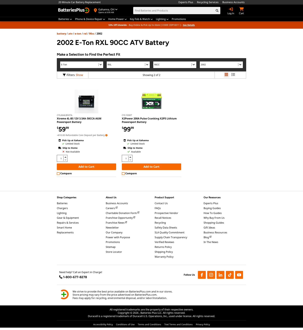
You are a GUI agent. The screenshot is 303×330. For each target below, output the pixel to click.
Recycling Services (208, 2)
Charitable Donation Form (121, 213)
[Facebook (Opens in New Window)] (202, 275)
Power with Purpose (118, 237)
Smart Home (64, 227)
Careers (111, 208)
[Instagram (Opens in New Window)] (211, 275)
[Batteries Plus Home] (74, 11)
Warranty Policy (164, 256)
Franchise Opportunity (119, 218)
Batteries (62, 203)
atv (70, 33)
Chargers (62, 208)
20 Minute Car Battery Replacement (79, 2)
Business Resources (215, 232)
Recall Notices (163, 218)
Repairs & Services (68, 222)
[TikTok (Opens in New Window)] (230, 275)
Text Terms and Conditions (178, 324)
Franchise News (115, 222)
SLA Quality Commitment (169, 232)
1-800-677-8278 (75, 277)
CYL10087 (127, 115)
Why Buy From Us (214, 218)
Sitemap (111, 247)
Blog (207, 237)
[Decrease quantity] (65, 159)
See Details (189, 24)
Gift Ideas (209, 227)
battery (61, 33)
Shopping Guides (214, 222)
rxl (85, 33)
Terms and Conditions (149, 324)
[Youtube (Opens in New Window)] (239, 275)
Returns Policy (163, 247)
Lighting (62, 213)
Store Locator (114, 252)
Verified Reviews (164, 242)
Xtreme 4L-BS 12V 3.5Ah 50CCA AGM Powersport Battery (79, 120)
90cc (91, 33)
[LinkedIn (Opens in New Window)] (220, 275)
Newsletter (112, 227)
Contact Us (161, 203)
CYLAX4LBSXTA (64, 115)
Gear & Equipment (68, 218)
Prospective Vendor (166, 213)
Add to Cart (86, 166)
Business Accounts (233, 2)
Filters (71, 75)
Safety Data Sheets (166, 227)
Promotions (113, 242)
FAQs (158, 208)
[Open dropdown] (106, 135)
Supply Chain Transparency (171, 237)
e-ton (78, 33)
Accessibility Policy (103, 324)
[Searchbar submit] (217, 10)
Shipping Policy (164, 252)
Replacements (65, 232)
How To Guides (213, 213)
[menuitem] (65, 19)
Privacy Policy (203, 324)
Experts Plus (185, 2)
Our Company (114, 232)
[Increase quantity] (65, 157)
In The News (211, 242)
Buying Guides (212, 208)
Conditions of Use (125, 324)
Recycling (160, 222)
